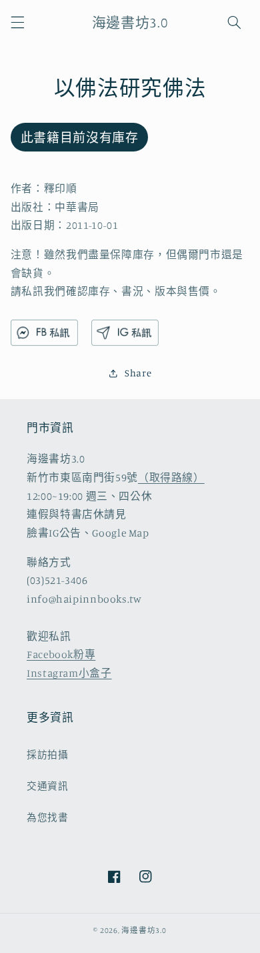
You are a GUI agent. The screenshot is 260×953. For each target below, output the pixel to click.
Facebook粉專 (61, 654)
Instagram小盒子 (69, 673)
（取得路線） (171, 477)
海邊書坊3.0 (143, 930)
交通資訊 (48, 785)
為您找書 (48, 817)
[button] (17, 22)
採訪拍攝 (48, 754)
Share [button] (138, 372)
